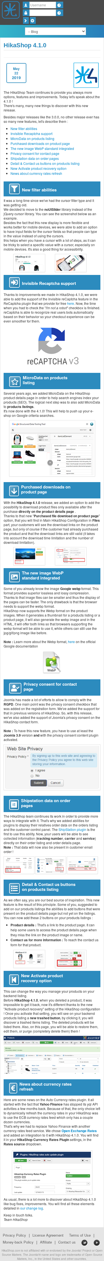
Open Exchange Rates (79, 1130)
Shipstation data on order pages (35, 158)
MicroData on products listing (32, 138)
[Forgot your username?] (59, 5)
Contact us (67, 1242)
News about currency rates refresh (36, 173)
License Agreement (48, 1235)
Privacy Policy (14, 1235)
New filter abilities (24, 128)
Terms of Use (80, 1235)
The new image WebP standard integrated (42, 148)
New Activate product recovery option (39, 168)
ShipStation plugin (72, 829)
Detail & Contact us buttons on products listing (45, 163)
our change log (31, 1208)
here (70, 303)
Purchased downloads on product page (40, 143)
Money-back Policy (18, 1242)
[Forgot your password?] (59, 12)
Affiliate (46, 1242)
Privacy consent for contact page (35, 153)
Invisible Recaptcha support (31, 133)
